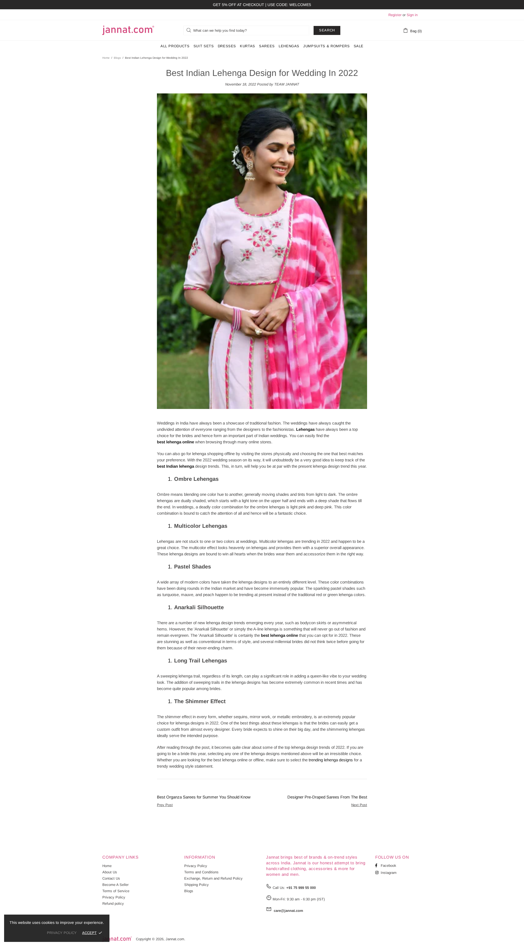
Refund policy (113, 903)
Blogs (117, 57)
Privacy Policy (113, 897)
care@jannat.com (288, 911)
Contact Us (111, 878)
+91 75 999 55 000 (301, 888)
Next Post (359, 805)
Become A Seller (115, 885)
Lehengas (305, 429)
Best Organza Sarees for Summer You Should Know (204, 797)
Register (394, 15)
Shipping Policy (196, 885)
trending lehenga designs (331, 760)
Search (327, 30)
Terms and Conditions (201, 872)
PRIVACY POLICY (62, 933)
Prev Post (165, 805)
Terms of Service (115, 891)
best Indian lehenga (175, 466)
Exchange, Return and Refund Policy (213, 878)
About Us (109, 872)
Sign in (412, 15)
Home (106, 57)
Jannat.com (128, 30)
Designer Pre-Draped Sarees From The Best (327, 797)
